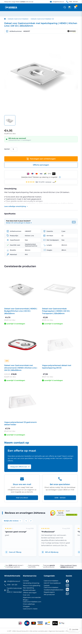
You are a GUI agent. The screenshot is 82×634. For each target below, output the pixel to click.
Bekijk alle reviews (11, 521)
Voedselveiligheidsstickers (53, 590)
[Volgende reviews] (31, 521)
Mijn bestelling (28, 588)
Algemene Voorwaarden (57, 631)
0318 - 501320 (60, 498)
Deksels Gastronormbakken (18, 19)
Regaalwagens (49, 592)
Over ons (26, 595)
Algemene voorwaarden (32, 597)
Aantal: (7, 149)
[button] (75, 7)
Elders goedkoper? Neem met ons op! (68, 566)
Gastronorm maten (30, 609)
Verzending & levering (31, 583)
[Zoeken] (65, 7)
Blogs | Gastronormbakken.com (32, 601)
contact (22, 1)
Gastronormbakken (51, 581)
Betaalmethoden (29, 590)
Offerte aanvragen (30, 593)
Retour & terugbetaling (31, 585)
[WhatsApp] (67, 593)
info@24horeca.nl (58, 1)
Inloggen (26, 606)
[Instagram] (67, 585)
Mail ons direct (22, 498)
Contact (26, 581)
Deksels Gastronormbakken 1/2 (42, 19)
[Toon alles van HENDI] (71, 31)
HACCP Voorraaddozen (52, 583)
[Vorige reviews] (26, 521)
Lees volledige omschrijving (15, 206)
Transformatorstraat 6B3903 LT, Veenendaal (14, 590)
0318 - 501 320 (73, 1)
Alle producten (49, 594)
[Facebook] (67, 581)
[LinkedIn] (67, 589)
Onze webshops (29, 604)
